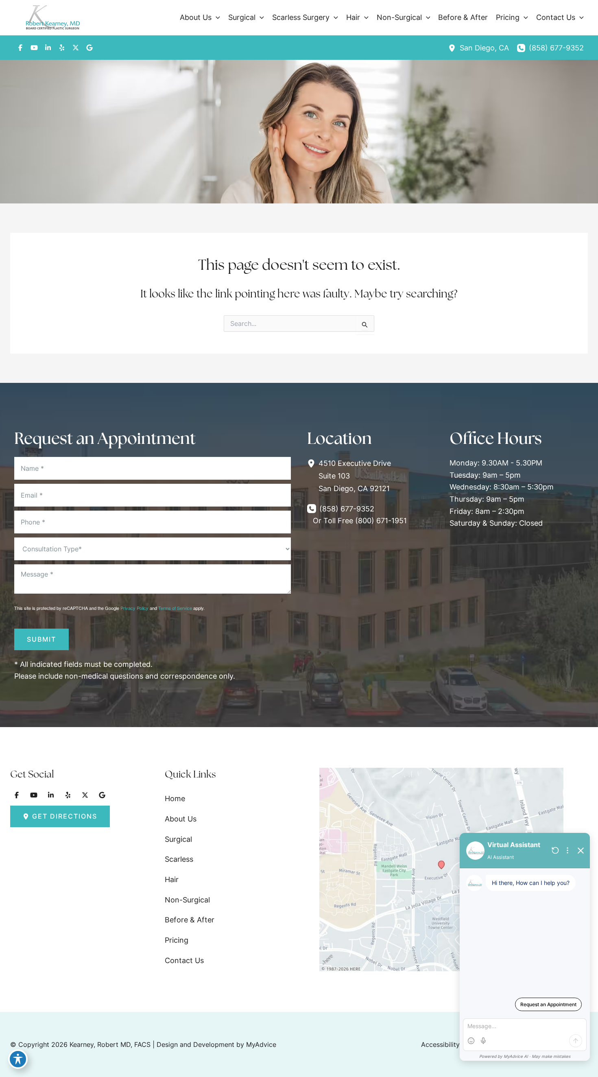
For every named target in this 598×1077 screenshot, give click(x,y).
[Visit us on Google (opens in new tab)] (89, 48)
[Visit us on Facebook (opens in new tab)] (20, 48)
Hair (172, 879)
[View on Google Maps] (441, 869)
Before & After (189, 919)
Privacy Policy (134, 608)
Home (175, 798)
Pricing (176, 940)
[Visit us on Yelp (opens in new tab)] (62, 48)
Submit (41, 639)
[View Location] (454, 48)
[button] (216, 17)
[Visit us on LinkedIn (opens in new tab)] (48, 48)
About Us (180, 819)
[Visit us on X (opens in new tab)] (76, 48)
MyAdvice (261, 1044)
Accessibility (440, 1044)
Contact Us (184, 960)
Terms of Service (175, 608)
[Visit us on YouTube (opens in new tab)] (34, 48)
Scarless (179, 859)
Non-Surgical (187, 900)
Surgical (178, 839)
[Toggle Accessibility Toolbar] (18, 1059)
